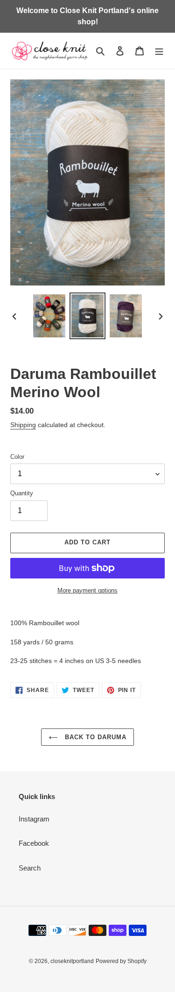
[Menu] (159, 51)
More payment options (87, 590)
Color (17, 456)
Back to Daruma (95, 737)
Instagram (34, 819)
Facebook (34, 843)
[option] (49, 316)
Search (30, 868)
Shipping (23, 424)
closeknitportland (72, 961)
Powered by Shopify (121, 961)
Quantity (21, 493)
